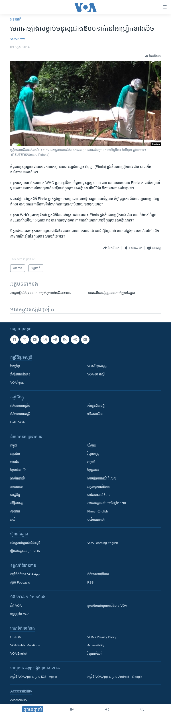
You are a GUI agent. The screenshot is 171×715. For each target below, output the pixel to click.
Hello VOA (17, 422)
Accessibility (95, 645)
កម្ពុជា (13, 445)
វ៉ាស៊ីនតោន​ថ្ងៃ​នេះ (20, 374)
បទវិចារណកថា (96, 520)
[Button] (153, 56)
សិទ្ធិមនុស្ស (16, 503)
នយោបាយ (16, 487)
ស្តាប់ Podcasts (20, 582)
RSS (90, 582)
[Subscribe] (85, 339)
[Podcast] (75, 339)
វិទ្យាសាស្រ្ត (93, 454)
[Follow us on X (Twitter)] (24, 339)
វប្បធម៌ (91, 462)
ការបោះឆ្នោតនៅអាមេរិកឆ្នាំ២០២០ (106, 503)
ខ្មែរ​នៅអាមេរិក (18, 470)
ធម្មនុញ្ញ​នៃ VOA (19, 614)
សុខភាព (15, 511)
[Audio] (107, 709)
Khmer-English (97, 511)
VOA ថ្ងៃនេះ (17, 383)
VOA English (19, 654)
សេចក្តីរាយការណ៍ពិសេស (101, 478)
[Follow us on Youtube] (35, 339)
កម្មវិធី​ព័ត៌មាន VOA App (25, 574)
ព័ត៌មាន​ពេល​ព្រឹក (20, 406)
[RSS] (65, 339)
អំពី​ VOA (16, 606)
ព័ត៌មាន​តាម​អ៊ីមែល (98, 574)
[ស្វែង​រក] (142, 709)
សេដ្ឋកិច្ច (15, 495)
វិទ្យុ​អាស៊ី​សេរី (94, 654)
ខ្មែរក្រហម (93, 470)
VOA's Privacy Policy (101, 637)
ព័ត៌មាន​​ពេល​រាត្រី (20, 414)
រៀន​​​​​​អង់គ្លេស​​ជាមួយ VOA (25, 551)
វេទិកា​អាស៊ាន (95, 414)
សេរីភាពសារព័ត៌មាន (98, 495)
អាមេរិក (14, 462)
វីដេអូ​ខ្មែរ (15, 366)
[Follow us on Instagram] (45, 339)
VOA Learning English (102, 543)
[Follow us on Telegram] (55, 339)
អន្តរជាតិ (15, 19)
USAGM (16, 637)
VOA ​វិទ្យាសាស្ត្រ (97, 366)
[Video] (71, 709)
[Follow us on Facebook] (14, 339)
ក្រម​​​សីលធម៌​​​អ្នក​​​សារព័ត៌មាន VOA (107, 606)
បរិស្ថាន (91, 445)
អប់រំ (12, 520)
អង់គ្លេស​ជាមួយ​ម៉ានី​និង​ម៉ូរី (25, 543)
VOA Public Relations (25, 645)
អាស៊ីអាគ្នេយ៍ (17, 478)
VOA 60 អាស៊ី (96, 374)
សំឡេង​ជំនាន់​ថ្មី (96, 406)
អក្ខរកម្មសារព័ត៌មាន (98, 487)
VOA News (17, 39)
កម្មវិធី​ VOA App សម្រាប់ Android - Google (114, 677)
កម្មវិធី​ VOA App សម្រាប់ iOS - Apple (33, 677)
